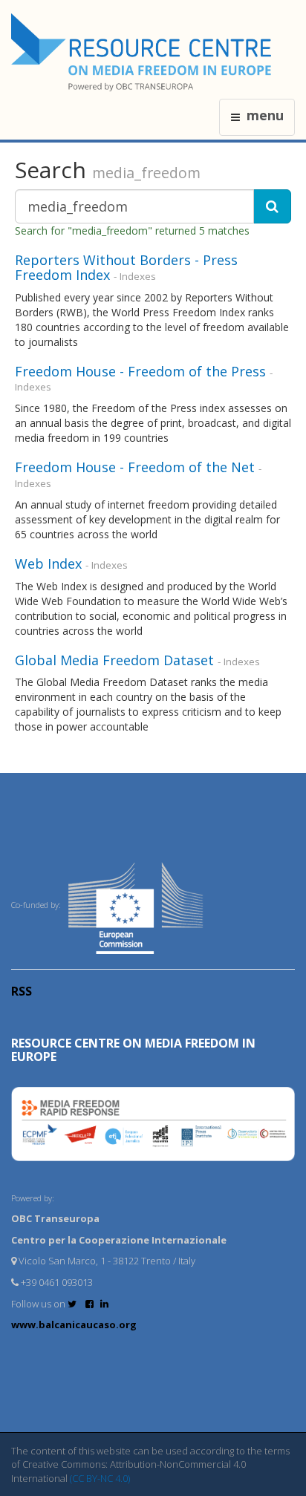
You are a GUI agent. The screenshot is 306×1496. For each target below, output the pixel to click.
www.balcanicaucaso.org (74, 1324)
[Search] (272, 206)
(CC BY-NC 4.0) (100, 1478)
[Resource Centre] (143, 52)
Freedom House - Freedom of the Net (135, 467)
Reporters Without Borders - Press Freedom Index (126, 267)
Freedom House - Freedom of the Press (140, 371)
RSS (21, 991)
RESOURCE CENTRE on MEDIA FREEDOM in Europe (133, 1050)
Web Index (48, 563)
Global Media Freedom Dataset (114, 660)
